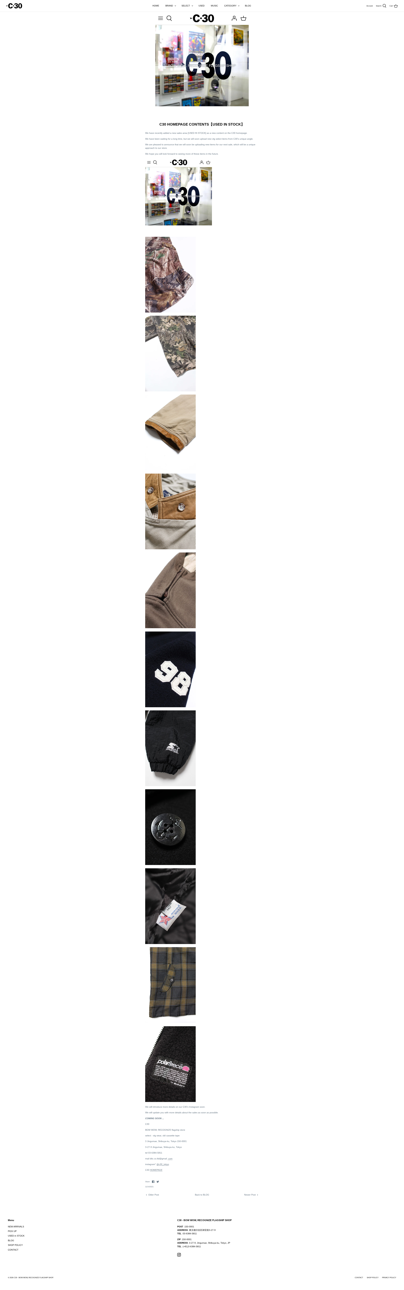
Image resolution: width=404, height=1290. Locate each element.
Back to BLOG (202, 1194)
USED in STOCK (16, 1235)
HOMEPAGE (156, 1170)
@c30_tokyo (163, 1164)
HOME (155, 5)
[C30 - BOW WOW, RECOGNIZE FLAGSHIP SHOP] (14, 6)
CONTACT (13, 1250)
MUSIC (214, 5)
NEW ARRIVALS (16, 1226)
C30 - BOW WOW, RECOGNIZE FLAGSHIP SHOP (33, 1277)
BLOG (248, 5)
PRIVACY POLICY (389, 1277)
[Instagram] (179, 1255)
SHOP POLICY (15, 1245)
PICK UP (12, 1231)
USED (202, 5)
